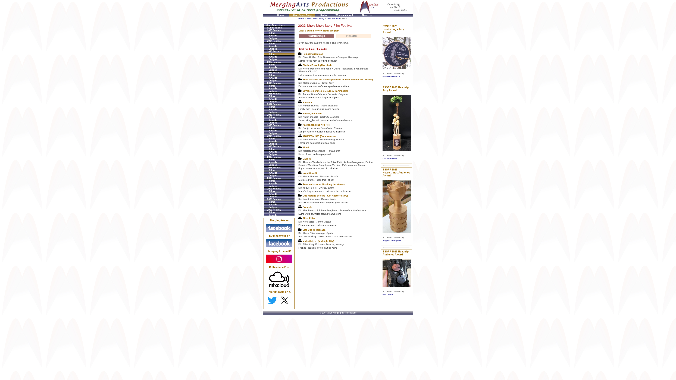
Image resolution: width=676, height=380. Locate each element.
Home (280, 15)
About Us (367, 15)
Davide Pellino (390, 158)
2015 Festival (274, 125)
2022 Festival (274, 62)
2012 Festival (274, 157)
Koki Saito (388, 294)
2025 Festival (274, 30)
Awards (273, 35)
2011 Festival (274, 167)
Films (272, 33)
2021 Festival (274, 72)
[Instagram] (279, 259)
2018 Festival (274, 93)
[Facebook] (279, 228)
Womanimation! (344, 15)
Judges (273, 38)
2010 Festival (274, 178)
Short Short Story (302, 15)
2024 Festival (274, 41)
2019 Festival (274, 83)
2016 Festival (274, 114)
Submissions (274, 27)
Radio (323, 15)
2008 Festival (274, 199)
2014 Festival (274, 136)
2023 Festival (333, 19)
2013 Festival (274, 146)
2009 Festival (274, 188)
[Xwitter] (279, 300)
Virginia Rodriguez (392, 241)
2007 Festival (274, 209)
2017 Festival (274, 104)
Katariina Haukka (391, 76)
